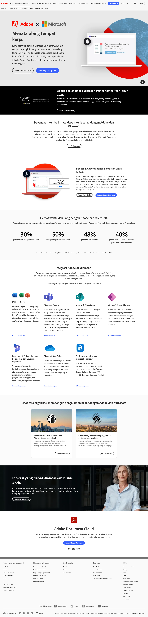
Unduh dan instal (97, 570)
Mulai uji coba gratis (47, 70)
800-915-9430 (74, 549)
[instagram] (24, 613)
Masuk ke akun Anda (128, 567)
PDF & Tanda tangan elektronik (19, 3)
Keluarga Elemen (8, 584)
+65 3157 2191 (124, 3)
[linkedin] (32, 613)
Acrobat (11, 8)
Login (141, 3)
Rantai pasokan (127, 587)
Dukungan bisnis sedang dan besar (102, 578)
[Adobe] (4, 3)
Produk (47, 3)
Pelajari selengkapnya (66, 110)
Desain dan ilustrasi (8, 572)
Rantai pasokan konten (39, 570)
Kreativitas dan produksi (39, 575)
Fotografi (5, 570)
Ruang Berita (126, 578)
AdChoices (142, 613)
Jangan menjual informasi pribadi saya (125, 613)
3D (4, 581)
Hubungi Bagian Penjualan (97, 3)
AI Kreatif (5, 567)
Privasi (87, 613)
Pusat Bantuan (97, 567)
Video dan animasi (8, 575)
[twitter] (28, 613)
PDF (4, 578)
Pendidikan (66, 567)
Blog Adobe (126, 599)
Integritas (125, 593)
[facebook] (20, 613)
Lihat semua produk (8, 590)
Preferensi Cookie (109, 613)
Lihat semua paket (23, 70)
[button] (135, 3)
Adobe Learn (96, 575)
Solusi (54, 3)
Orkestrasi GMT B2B (38, 578)
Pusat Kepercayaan (128, 590)
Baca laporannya (62, 453)
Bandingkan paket (83, 3)
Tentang (125, 570)
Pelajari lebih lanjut (84, 195)
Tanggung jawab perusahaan (130, 581)
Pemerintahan (67, 572)
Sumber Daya (62, 3)
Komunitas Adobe (97, 572)
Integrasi (24, 8)
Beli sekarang (113, 3)
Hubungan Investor (128, 584)
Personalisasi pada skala (39, 567)
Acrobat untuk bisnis (38, 3)
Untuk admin (72, 3)
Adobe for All (126, 596)
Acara (124, 575)
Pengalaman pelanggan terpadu (41, 572)
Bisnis (17, 8)
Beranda (3, 8)
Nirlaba (65, 570)
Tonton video (75, 146)
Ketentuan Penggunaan (97, 613)
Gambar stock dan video (9, 587)
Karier (124, 572)
